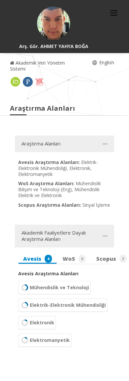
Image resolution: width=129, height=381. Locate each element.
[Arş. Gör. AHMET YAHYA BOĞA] (53, 23)
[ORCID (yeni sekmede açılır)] (15, 82)
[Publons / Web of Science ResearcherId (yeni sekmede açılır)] (28, 82)
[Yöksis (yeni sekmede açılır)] (39, 82)
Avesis (36, 258)
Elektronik (42, 322)
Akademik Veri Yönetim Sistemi (37, 66)
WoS (73, 258)
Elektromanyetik (50, 340)
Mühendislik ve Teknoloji (59, 287)
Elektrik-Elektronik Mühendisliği (68, 305)
